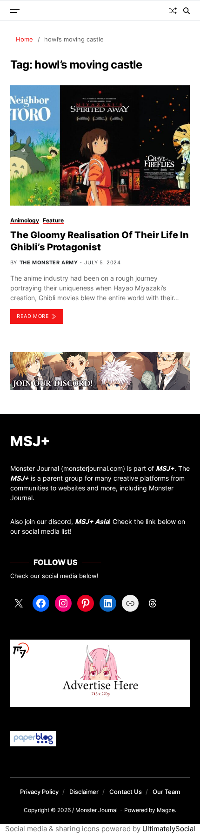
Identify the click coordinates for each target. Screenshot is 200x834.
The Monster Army (49, 262)
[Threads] (152, 603)
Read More (33, 316)
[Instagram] (63, 603)
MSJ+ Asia (92, 521)
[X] (18, 603)
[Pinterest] (85, 603)
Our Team (166, 791)
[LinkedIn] (108, 603)
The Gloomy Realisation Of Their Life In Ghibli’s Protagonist (99, 241)
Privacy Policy (39, 791)
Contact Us (125, 791)
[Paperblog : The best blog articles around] (100, 738)
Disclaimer (84, 791)
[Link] (130, 603)
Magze (166, 809)
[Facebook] (41, 603)
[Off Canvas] (15, 11)
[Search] (186, 10)
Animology (24, 220)
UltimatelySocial (168, 828)
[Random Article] (173, 10)
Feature (53, 220)
